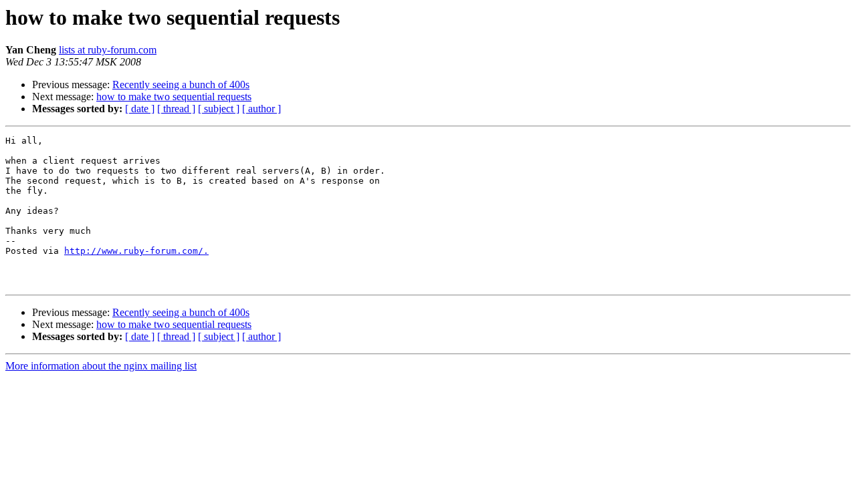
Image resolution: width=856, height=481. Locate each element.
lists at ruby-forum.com (107, 49)
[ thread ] (176, 108)
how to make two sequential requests (173, 96)
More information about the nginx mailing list (101, 365)
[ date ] (139, 108)
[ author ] (261, 108)
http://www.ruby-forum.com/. (136, 251)
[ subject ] (218, 108)
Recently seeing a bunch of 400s (180, 84)
